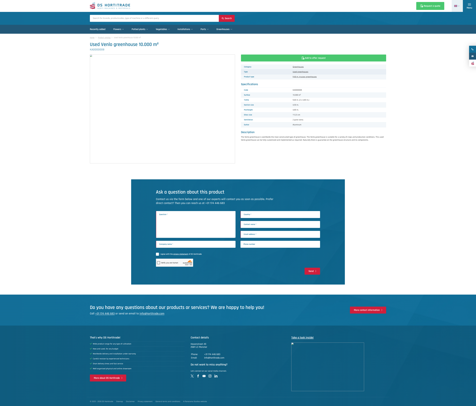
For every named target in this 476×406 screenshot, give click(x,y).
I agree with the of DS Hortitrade (181, 254)
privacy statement (180, 254)
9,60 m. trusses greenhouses (305, 76)
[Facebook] (198, 376)
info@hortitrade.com (152, 313)
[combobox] (154, 18)
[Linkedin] (215, 376)
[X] (192, 376)
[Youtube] (204, 376)
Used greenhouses (300, 72)
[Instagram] (209, 376)
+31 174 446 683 (105, 313)
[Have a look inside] (338, 367)
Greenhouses (298, 67)
